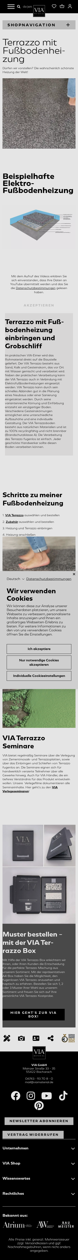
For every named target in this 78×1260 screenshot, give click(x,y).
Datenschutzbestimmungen (48, 579)
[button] (16, 579)
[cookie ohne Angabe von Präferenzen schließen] (74, 574)
